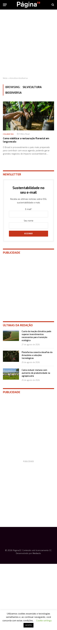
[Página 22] (28, 4)
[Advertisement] (28, 43)
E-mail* (28, 209)
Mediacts (37, 553)
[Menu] (5, 4)
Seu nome (28, 220)
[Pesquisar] (52, 4)
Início (5, 78)
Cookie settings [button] (44, 620)
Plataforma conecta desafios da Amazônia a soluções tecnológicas (37, 355)
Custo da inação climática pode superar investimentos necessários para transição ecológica (36, 336)
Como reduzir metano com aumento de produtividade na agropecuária (36, 373)
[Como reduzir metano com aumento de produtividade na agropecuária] (11, 374)
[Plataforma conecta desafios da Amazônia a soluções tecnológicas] (11, 356)
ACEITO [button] (28, 625)
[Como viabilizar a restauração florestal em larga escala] (28, 115)
